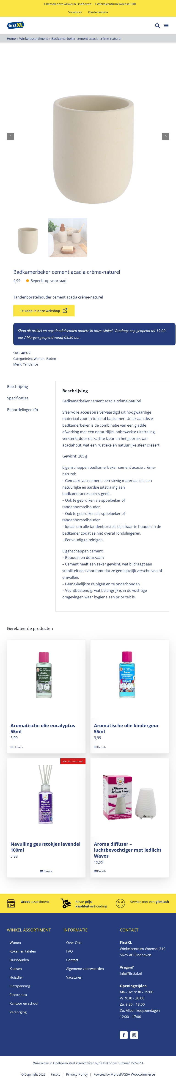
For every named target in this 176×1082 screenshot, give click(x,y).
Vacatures (74, 977)
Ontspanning (20, 986)
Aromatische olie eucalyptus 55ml (43, 728)
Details (18, 747)
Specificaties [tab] (17, 398)
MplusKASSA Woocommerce (132, 1074)
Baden (51, 358)
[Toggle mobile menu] (166, 25)
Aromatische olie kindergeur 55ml (126, 728)
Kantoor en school (24, 1003)
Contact (72, 960)
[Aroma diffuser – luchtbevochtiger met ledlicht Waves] (130, 797)
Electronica (18, 994)
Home (11, 38)
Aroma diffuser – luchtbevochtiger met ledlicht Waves (128, 850)
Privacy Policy (77, 1074)
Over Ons (73, 942)
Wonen (39, 358)
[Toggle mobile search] (157, 25)
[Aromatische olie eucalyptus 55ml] (46, 679)
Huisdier (16, 977)
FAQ (69, 951)
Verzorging (18, 1012)
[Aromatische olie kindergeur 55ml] (130, 679)
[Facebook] (124, 1035)
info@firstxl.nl (131, 973)
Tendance (30, 364)
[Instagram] (134, 1035)
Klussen (16, 968)
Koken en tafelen (23, 951)
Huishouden (19, 960)
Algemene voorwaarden (85, 968)
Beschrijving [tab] (17, 386)
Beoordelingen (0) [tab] (22, 409)
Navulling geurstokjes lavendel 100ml (45, 847)
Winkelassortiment (33, 38)
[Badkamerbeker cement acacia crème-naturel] (88, 136)
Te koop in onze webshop (40, 311)
